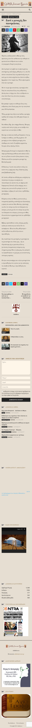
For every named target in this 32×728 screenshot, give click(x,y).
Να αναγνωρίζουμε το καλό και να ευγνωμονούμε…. (7, 296)
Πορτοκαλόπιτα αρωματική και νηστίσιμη (13, 435)
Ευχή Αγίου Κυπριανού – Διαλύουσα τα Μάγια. (14, 410)
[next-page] (5, 353)
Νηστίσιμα (4, 437)
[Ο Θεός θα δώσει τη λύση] (6, 339)
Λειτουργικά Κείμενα (6, 432)
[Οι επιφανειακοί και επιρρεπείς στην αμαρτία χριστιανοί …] (6, 347)
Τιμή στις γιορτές (15, 329)
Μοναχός (10, 274)
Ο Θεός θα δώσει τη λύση (17, 337)
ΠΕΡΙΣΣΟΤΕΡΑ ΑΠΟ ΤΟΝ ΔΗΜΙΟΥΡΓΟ (17, 325)
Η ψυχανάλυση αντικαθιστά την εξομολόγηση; (25, 296)
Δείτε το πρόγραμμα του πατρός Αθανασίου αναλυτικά (16, 493)
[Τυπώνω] (3, 30)
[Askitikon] (16, 4)
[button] (2, 10)
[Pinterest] (14, 30)
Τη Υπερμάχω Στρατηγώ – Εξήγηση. (11, 430)
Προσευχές (4, 426)
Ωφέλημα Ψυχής (16, 14)
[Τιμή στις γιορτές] (6, 331)
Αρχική (3, 14)
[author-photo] (16, 312)
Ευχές (3, 412)
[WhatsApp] (18, 30)
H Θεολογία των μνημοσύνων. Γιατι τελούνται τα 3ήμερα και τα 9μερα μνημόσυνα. (14, 416)
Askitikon (7, 26)
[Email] (22, 30)
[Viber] (26, 30)
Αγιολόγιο (9, 14)
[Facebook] (7, 30)
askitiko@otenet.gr (19, 654)
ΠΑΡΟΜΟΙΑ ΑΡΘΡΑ (11, 322)
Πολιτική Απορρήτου (20, 723)
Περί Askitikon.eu (11, 723)
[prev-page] (3, 353)
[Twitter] (10, 30)
